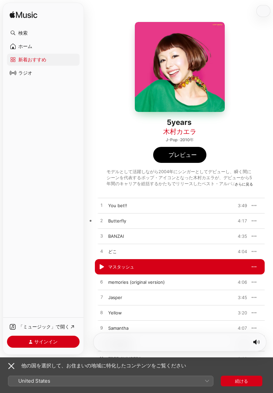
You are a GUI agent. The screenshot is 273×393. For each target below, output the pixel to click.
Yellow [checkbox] (115, 312)
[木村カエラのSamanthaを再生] (101, 328)
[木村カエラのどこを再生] (101, 251)
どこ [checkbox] (112, 251)
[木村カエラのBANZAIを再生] (101, 236)
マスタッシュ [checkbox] (121, 266)
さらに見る (244, 184)
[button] (43, 33)
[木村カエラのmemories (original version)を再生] (101, 282)
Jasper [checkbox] (115, 297)
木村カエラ (179, 132)
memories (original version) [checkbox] (136, 282)
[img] (23, 15)
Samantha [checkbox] (118, 328)
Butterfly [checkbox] (117, 220)
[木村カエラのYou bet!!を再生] (101, 205)
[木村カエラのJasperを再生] (101, 297)
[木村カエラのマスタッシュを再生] (101, 267)
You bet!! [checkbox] (117, 205)
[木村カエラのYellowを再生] (101, 313)
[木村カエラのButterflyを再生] (101, 221)
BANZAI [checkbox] (116, 236)
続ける (241, 381)
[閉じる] (11, 366)
